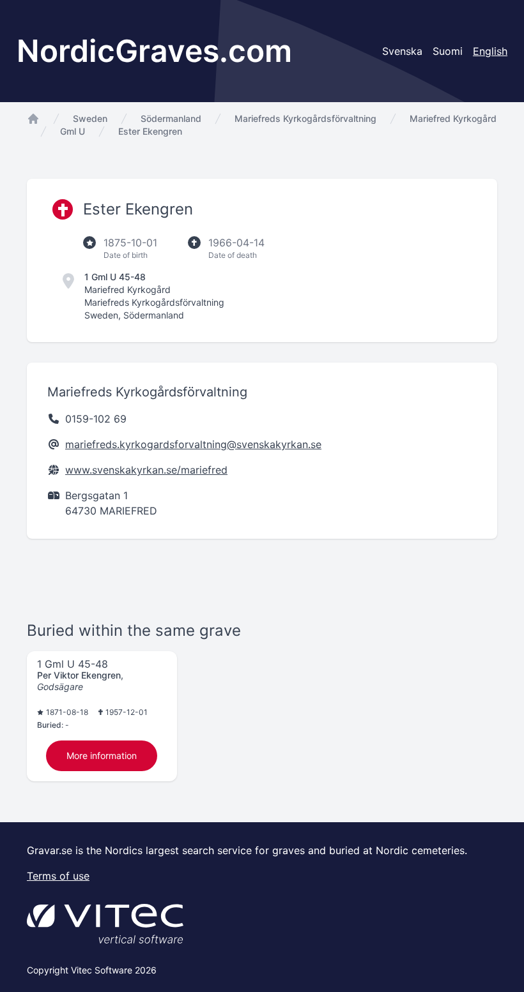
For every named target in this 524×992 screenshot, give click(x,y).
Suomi (448, 51)
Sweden (90, 118)
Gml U (72, 131)
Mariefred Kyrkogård (453, 118)
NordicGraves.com (154, 51)
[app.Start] (33, 118)
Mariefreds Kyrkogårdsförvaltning (305, 118)
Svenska (402, 51)
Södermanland (171, 118)
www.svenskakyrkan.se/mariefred (146, 469)
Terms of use (58, 875)
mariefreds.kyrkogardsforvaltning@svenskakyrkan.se (193, 444)
